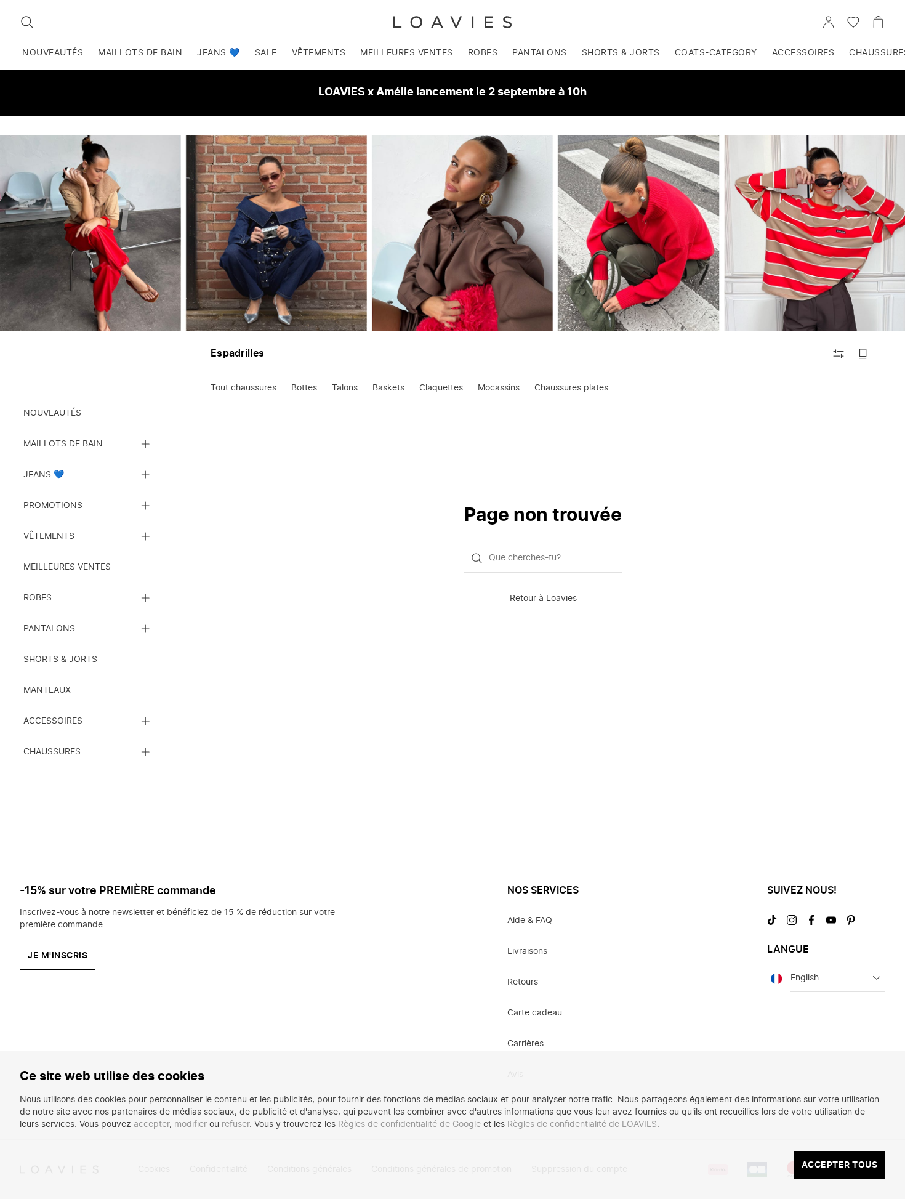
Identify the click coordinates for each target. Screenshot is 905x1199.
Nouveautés (52, 53)
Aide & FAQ (529, 920)
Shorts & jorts (621, 53)
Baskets (388, 388)
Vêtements (319, 53)
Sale (266, 53)
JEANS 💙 (218, 53)
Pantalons (539, 53)
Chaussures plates (571, 388)
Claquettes (441, 388)
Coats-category (716, 53)
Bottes (304, 388)
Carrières (525, 1044)
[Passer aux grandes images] (863, 353)
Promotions (52, 505)
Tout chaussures (243, 388)
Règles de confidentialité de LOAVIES (582, 1124)
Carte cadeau (534, 1013)
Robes (483, 53)
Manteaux (47, 690)
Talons (345, 388)
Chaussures (52, 752)
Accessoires (803, 53)
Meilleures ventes (406, 53)
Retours (522, 982)
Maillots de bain (140, 53)
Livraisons (527, 951)
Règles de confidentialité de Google (409, 1124)
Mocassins (499, 388)
